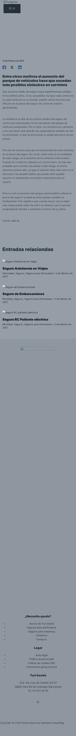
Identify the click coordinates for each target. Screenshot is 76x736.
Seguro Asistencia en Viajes (25, 268)
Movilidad (7, 299)
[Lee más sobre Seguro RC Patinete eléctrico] (20, 312)
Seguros (20, 273)
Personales (8, 273)
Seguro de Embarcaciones (23, 294)
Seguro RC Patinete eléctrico (25, 319)
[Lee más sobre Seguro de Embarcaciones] (18, 287)
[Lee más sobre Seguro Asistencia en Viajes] (19, 261)
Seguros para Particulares (39, 273)
